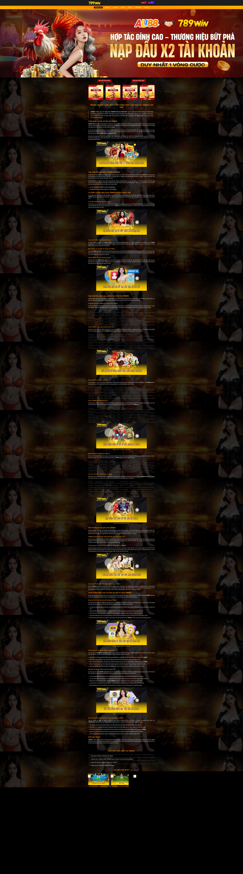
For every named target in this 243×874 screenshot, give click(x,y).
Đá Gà (123, 7)
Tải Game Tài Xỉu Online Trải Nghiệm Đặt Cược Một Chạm (144, 787)
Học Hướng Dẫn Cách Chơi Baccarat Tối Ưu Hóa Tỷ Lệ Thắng (98, 787)
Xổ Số (146, 7)
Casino (115, 7)
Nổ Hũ (130, 7)
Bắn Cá (107, 7)
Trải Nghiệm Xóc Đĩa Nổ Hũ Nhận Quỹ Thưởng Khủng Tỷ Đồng (121, 787)
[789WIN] (94, 3)
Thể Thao (138, 7)
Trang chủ (98, 7)
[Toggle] (89, 756)
